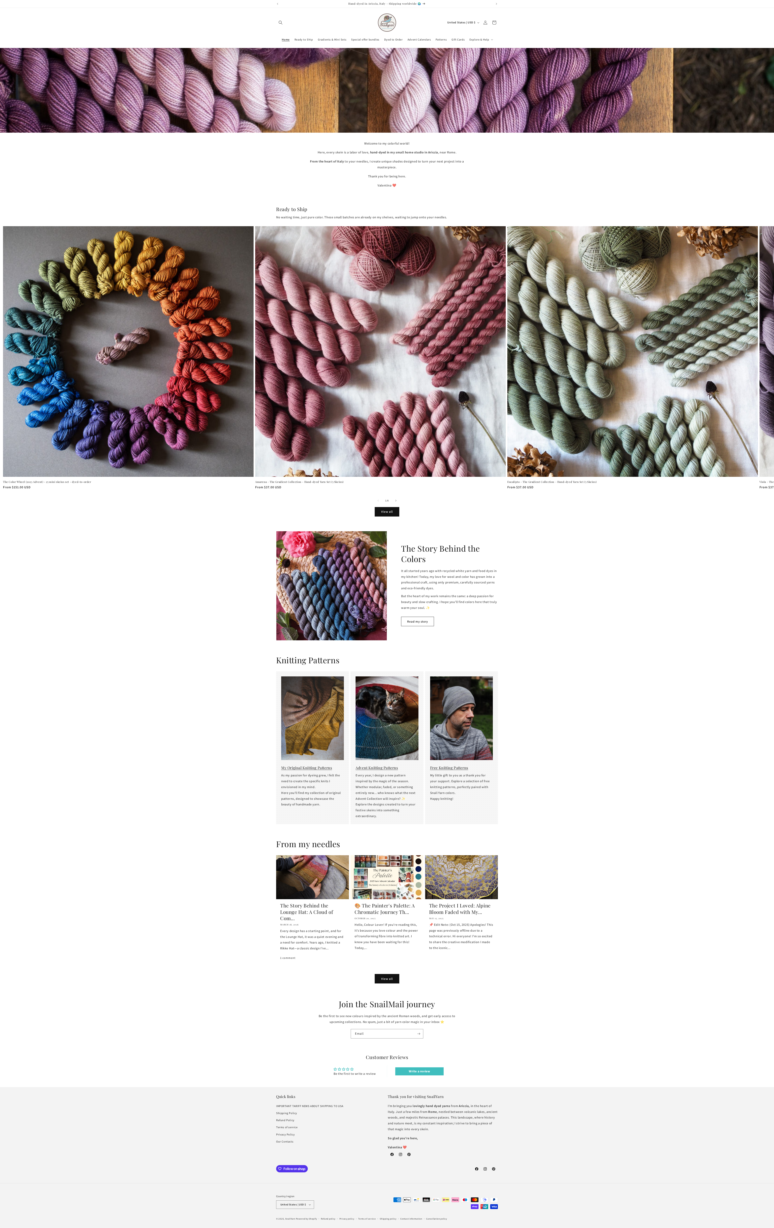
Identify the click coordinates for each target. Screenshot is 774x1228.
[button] (280, 22)
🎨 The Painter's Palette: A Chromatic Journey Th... (385, 908)
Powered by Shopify (306, 1218)
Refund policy (328, 1218)
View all (387, 511)
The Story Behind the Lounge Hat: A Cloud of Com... (306, 911)
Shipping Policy (286, 1113)
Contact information (411, 1218)
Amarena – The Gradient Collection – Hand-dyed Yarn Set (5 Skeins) (299, 481)
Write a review (419, 1071)
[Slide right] (395, 500)
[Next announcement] (496, 4)
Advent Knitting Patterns (377, 767)
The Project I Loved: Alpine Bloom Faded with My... (460, 908)
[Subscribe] (418, 1033)
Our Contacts (284, 1141)
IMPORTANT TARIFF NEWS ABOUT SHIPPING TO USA (309, 1106)
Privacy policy (346, 1218)
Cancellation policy (436, 1218)
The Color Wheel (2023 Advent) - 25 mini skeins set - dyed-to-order (47, 481)
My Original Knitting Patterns (306, 767)
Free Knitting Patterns (449, 767)
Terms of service (287, 1127)
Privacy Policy (285, 1134)
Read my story (417, 621)
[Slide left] (378, 500)
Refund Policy (285, 1120)
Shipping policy (388, 1218)
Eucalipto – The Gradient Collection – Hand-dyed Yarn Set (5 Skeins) (552, 481)
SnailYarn (290, 1218)
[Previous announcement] (277, 4)
